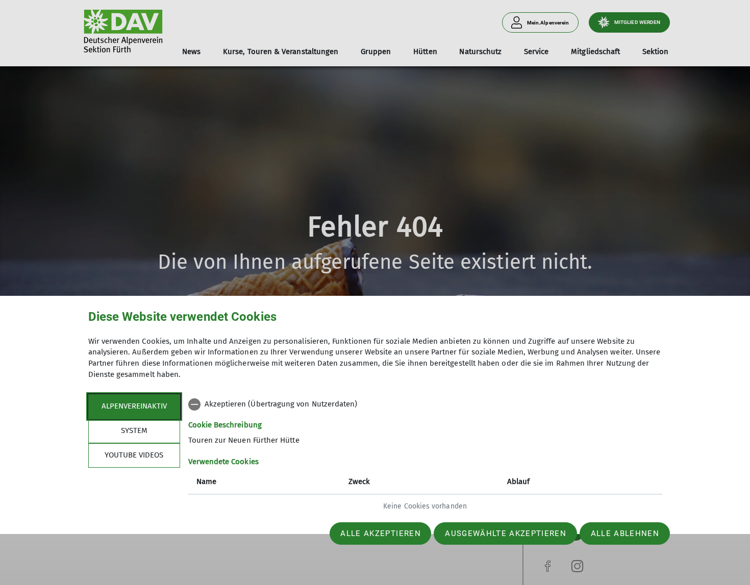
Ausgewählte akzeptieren (505, 533)
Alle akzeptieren (380, 533)
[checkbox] (425, 404)
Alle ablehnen (625, 533)
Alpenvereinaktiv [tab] (134, 406)
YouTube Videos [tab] (134, 455)
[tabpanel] (425, 456)
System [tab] (134, 430)
